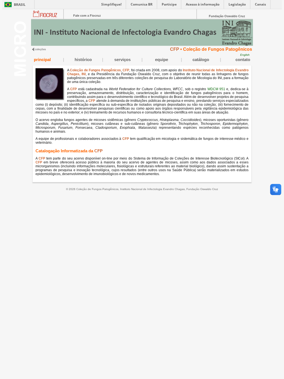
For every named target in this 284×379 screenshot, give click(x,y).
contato (242, 59)
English (245, 54)
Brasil (20, 4)
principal (42, 59)
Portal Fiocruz (47, 18)
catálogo (200, 59)
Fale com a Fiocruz (87, 15)
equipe (161, 59)
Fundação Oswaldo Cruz (227, 16)
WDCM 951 (216, 89)
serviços (122, 59)
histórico (83, 59)
